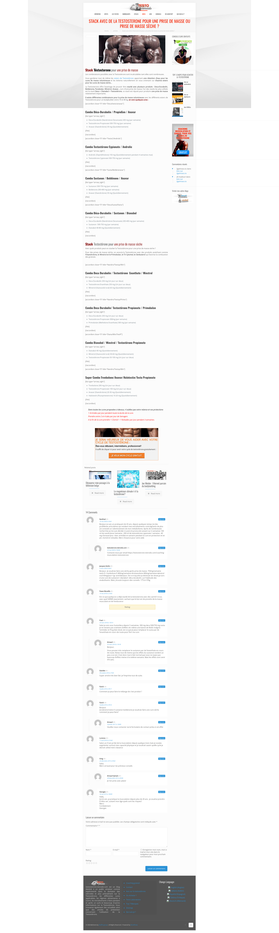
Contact (129, 887)
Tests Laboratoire (133, 899)
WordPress (134, 925)
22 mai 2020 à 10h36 (113, 550)
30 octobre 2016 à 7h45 (106, 673)
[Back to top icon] (191, 925)
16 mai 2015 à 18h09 (105, 794)
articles (115, 31)
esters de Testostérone (124, 78)
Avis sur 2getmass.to (181, 172)
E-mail (116, 850)
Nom (88, 850)
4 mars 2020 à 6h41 (105, 568)
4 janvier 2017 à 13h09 (114, 724)
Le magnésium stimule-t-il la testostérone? (126, 492)
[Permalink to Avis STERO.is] (177, 116)
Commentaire (92, 826)
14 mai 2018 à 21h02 (105, 593)
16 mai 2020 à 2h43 (105, 521)
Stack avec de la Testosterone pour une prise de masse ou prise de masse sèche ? (148, 31)
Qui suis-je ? (131, 912)
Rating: (88, 860)
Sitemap (129, 908)
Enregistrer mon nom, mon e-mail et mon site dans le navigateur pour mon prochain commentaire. (153, 853)
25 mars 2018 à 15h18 (114, 644)
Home (107, 31)
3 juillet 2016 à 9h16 (105, 705)
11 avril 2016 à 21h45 (105, 740)
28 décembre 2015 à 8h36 (115, 778)
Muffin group (103, 925)
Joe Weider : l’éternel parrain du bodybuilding (154, 484)
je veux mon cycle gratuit (127, 455)
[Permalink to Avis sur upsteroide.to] (177, 91)
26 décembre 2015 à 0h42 (107, 761)
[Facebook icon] (185, 925)
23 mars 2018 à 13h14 (106, 623)
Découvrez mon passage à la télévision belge (98, 484)
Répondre (162, 519)
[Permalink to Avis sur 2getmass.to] (177, 103)
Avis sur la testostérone (135, 891)
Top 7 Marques (132, 904)
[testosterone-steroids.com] (139, 7)
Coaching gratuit (133, 883)
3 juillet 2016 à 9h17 (105, 689)
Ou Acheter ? (131, 895)
